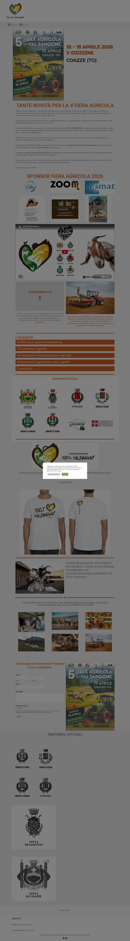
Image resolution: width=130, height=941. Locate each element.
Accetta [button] (65, 474)
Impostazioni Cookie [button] (53, 474)
